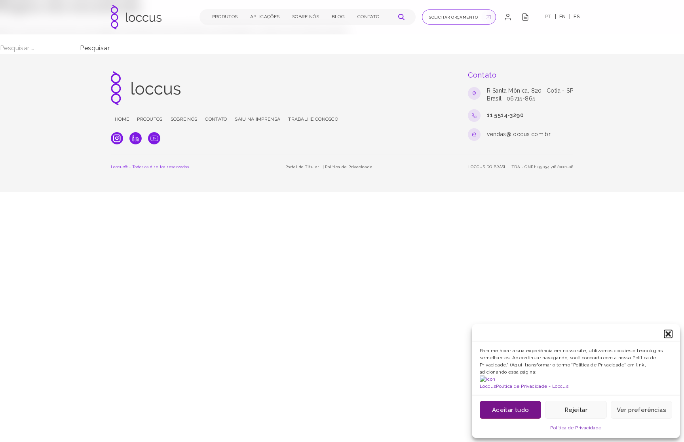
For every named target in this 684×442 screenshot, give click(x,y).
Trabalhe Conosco (313, 119)
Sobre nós (305, 16)
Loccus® (119, 167)
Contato (368, 16)
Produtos (225, 16)
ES (577, 16)
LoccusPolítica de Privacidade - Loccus (524, 386)
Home (122, 119)
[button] (668, 334)
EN (562, 16)
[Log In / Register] (507, 17)
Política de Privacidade (575, 428)
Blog (338, 16)
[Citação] (525, 17)
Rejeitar (575, 410)
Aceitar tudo (510, 410)
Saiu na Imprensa (257, 119)
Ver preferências (641, 410)
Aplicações (264, 16)
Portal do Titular (302, 167)
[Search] (401, 17)
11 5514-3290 (505, 115)
